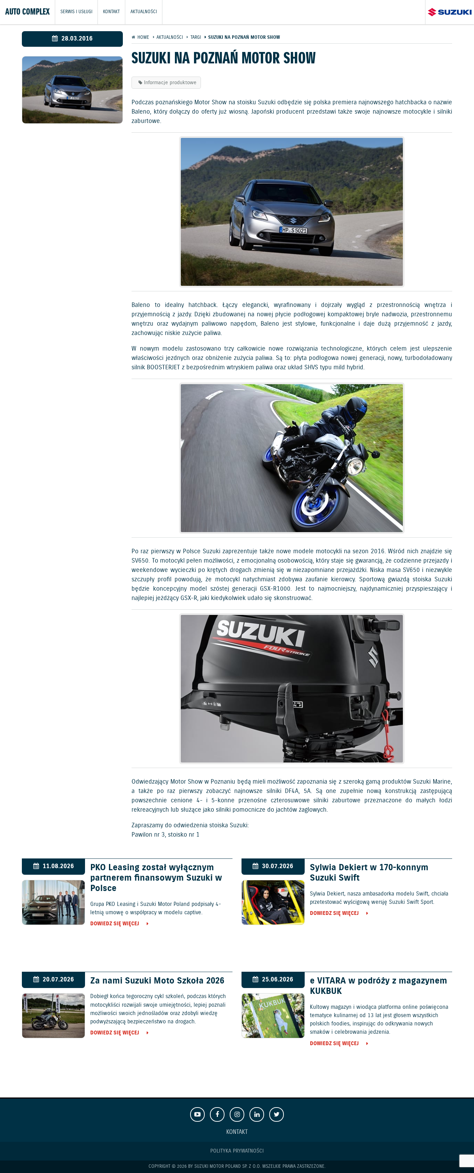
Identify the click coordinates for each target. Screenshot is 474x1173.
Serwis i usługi (76, 12)
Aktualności (143, 12)
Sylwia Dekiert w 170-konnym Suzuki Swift (369, 873)
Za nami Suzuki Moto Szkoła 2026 (157, 981)
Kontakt (111, 12)
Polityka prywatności (237, 1151)
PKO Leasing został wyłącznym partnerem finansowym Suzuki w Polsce (156, 878)
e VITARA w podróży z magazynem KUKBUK (378, 986)
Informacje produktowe (170, 82)
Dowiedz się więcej (114, 923)
